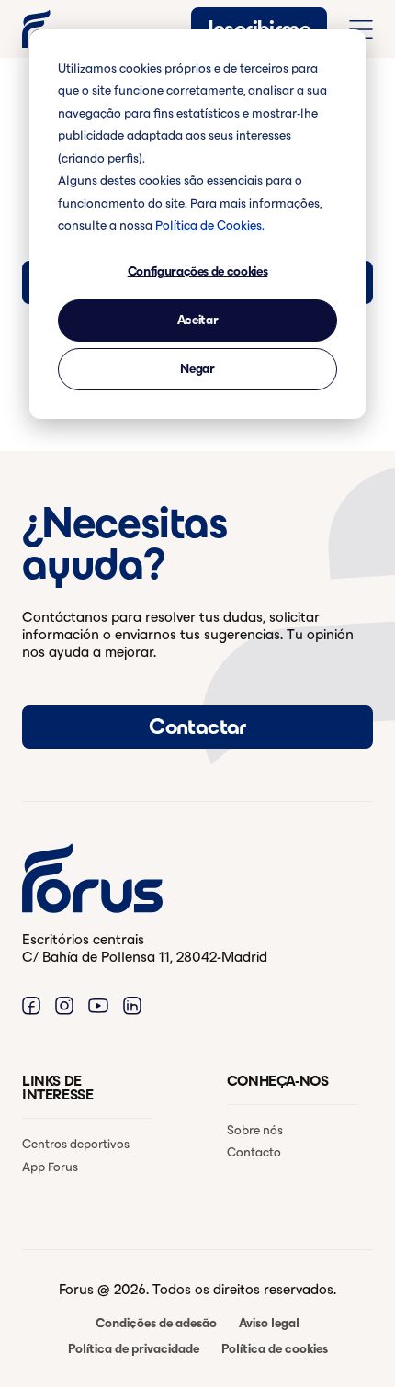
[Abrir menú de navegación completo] (361, 29)
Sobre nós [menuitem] (255, 1130)
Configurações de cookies (198, 271)
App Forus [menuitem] (50, 1167)
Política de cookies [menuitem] (274, 1349)
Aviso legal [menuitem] (269, 1323)
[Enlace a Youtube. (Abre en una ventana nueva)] (98, 1004)
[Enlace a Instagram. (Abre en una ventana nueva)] (64, 1004)
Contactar (197, 727)
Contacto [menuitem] (254, 1152)
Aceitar (198, 320)
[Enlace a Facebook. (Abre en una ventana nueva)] (31, 1004)
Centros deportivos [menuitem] (76, 1144)
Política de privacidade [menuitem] (133, 1349)
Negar (197, 369)
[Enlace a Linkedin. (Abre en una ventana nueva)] (132, 1004)
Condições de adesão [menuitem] (156, 1323)
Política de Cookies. (210, 225)
